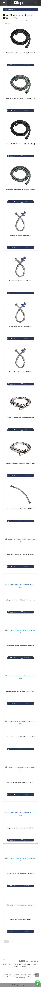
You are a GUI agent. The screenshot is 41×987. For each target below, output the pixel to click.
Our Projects (33, 964)
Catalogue (26, 964)
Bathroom (11, 21)
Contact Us (24, 966)
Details (12, 64)
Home (5, 21)
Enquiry (26, 64)
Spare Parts (18, 21)
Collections (18, 964)
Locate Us (16, 966)
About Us (10, 964)
